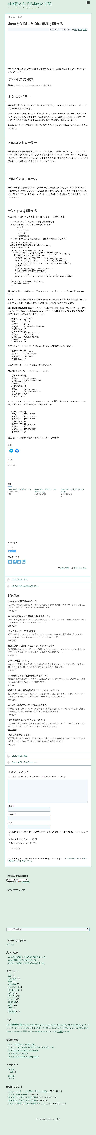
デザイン (12, 996)
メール (12, 815)
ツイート (10, 944)
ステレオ (60, 1025)
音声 (60, 1031)
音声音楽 (12, 1011)
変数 (18, 1031)
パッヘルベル (21, 1028)
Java (62, 568)
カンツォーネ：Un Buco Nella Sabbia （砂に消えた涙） (31, 1047)
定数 (21, 1031)
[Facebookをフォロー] (15, 562)
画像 (39, 1031)
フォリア (45, 1028)
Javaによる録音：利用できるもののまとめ (26, 963)
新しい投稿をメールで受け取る (24, 843)
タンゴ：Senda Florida (18, 1053)
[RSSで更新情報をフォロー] (23, 562)
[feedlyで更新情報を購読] (19, 562)
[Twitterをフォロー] (10, 562)
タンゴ (11, 993)
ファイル (29, 1028)
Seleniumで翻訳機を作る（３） (23, 601)
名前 (11, 806)
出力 (77, 1028)
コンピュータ (14, 990)
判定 (80, 1028)
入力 (73, 1028)
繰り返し (49, 1031)
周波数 (8, 1031)
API (75, 30)
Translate (25, 882)
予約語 (66, 1028)
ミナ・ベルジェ (80, 568)
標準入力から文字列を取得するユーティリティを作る (33, 690)
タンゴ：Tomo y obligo (17, 1094)
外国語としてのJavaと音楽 (29, 4)
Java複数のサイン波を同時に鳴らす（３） (28, 675)
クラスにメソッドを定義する (22, 631)
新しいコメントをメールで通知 (24, 839)
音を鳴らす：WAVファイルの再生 (22, 1097)
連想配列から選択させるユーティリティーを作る (31, 646)
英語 (10, 1008)
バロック (12, 999)
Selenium (12, 984)
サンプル (53, 1025)
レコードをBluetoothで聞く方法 (21, 1044)
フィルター (38, 1028)
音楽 (64, 1031)
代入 (70, 1028)
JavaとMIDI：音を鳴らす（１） (20, 489)
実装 (85, 30)
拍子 (32, 1031)
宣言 (29, 1031)
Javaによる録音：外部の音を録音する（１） (29, 616)
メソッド (59, 1028)
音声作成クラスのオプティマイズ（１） (27, 720)
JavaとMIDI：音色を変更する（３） (23, 960)
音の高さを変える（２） (19, 735)
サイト (11, 823)
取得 (86, 1028)
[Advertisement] (48, 48)
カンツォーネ (14, 987)
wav (32, 1024)
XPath (37, 1025)
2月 (11, 1072)
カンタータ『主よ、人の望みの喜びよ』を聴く (28, 1091)
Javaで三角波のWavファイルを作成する (27, 705)
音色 (68, 1031)
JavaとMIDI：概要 (19, 579)
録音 (55, 1031)
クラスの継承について (18, 660)
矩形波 (43, 1031)
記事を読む (12, 611)
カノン (42, 1025)
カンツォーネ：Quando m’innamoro (23, 1050)
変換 (15, 1031)
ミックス (52, 1028)
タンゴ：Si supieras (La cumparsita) (23, 1057)
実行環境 (12, 1002)
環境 (35, 1031)
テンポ (72, 1025)
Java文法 (12, 979)
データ (84, 1025)
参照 (83, 1028)
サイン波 (47, 1025)
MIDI (80, 30)
